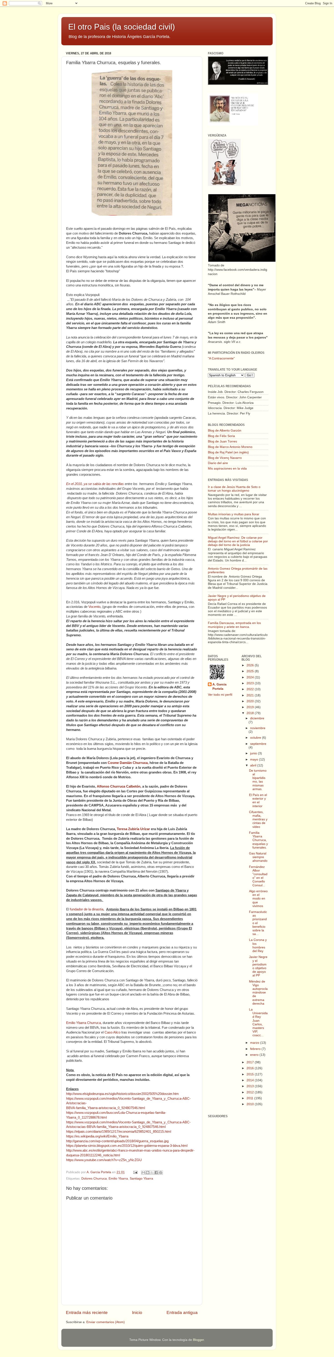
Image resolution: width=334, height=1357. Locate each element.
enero (254, 1054)
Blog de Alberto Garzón (224, 430)
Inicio (137, 1312)
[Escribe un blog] (147, 1172)
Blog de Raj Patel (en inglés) (228, 452)
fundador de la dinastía (86, 909)
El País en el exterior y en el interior (258, 800)
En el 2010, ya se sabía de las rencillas (95, 484)
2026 (251, 665)
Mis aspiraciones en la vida (227, 468)
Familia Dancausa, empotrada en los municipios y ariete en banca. (234, 624)
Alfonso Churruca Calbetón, (119, 786)
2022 (251, 689)
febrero (256, 1049)
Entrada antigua (182, 1312)
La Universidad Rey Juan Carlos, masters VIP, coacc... (258, 1022)
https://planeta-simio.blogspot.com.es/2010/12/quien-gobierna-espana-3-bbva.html (126, 1145)
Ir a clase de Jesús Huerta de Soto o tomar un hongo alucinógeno (234, 488)
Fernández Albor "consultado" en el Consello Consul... (258, 876)
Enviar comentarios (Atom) (105, 1322)
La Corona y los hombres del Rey (258, 945)
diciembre (257, 718)
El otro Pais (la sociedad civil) (121, 26)
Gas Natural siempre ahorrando (258, 857)
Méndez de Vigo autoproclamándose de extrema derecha (258, 992)
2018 (251, 713)
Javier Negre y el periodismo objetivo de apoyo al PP (258, 966)
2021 (251, 695)
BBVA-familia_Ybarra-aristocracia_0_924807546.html (105, 1108)
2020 (251, 701)
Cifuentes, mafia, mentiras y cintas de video (258, 819)
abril (253, 765)
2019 (251, 707)
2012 (251, 1092)
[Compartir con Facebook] (156, 1172)
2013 (251, 1086)
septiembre (258, 743)
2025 (251, 671)
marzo (255, 1042)
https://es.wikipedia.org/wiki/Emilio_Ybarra (97, 1136)
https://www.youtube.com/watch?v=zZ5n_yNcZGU (104, 1160)
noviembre (257, 728)
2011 (250, 1098)
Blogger (198, 1340)
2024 (251, 677)
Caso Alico (112, 1032)
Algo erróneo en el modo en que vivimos (258, 899)
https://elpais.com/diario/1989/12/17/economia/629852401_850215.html (118, 1131)
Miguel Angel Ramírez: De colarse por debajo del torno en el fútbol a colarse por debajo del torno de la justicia (238, 541)
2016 (251, 1068)
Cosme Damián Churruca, (128, 763)
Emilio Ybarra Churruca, (84, 1023)
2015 (251, 1074)
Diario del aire (218, 463)
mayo (254, 759)
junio (254, 753)
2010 (251, 1104)
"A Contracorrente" (221, 358)
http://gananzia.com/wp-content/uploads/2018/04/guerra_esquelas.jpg (117, 1141)
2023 (251, 683)
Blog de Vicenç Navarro (225, 458)
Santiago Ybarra (141, 1178)
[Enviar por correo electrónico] (143, 1172)
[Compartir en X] (152, 1172)
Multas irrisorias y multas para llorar (233, 514)
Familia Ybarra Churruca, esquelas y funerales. (258, 840)
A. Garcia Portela (99, 1172)
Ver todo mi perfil (220, 694)
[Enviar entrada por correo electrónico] (135, 1172)
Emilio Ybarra (118, 1178)
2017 (251, 1062)
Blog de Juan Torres (222, 441)
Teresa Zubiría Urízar (134, 829)
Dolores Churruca (94, 1178)
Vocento (94, 607)
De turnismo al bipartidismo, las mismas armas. (258, 780)
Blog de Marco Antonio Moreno (230, 447)
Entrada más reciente (87, 1312)
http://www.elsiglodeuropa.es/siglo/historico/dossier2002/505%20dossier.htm (122, 1094)
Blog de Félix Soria (221, 436)
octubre (256, 737)
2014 (251, 1080)
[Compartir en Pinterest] (160, 1172)
